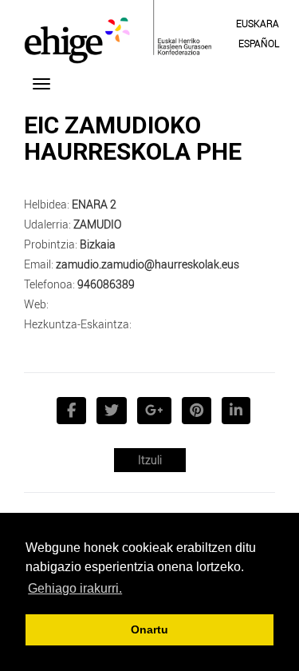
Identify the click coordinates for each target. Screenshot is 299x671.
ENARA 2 (94, 204)
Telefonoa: (49, 284)
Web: (36, 304)
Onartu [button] (149, 629)
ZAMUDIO (97, 224)
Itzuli (150, 459)
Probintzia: (50, 244)
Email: (38, 264)
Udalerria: (47, 224)
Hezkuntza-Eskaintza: (78, 324)
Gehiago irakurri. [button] (75, 588)
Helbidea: (46, 204)
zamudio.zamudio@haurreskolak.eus (147, 264)
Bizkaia (98, 244)
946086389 (106, 284)
